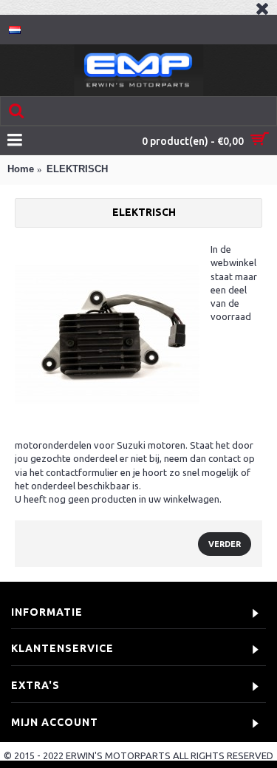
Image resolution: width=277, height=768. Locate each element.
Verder (224, 544)
